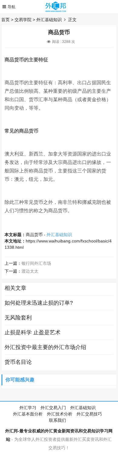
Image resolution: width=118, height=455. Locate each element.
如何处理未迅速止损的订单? (39, 303)
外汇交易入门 (53, 407)
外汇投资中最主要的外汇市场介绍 (45, 347)
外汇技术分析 (59, 414)
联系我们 (57, 420)
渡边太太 (29, 271)
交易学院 (23, 19)
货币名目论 (18, 362)
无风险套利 (18, 318)
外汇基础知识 (49, 19)
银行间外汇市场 (36, 263)
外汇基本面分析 (28, 414)
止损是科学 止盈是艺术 (33, 332)
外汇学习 (27, 407)
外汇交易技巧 (89, 414)
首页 (5, 19)
